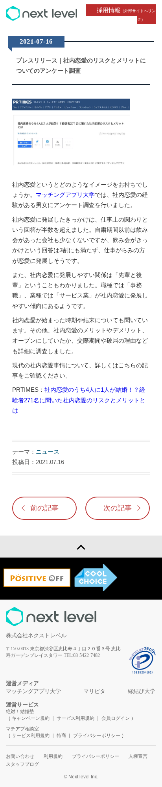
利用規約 (53, 756)
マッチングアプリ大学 (65, 194)
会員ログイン (115, 718)
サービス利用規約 (76, 718)
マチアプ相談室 (22, 729)
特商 (61, 735)
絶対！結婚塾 (20, 711)
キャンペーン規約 (31, 718)
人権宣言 (138, 756)
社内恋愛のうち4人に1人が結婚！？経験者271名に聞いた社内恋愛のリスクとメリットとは (78, 400)
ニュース (47, 451)
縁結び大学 (141, 691)
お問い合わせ (20, 756)
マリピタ (94, 691)
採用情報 (126, 14)
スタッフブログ (22, 764)
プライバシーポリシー (96, 735)
